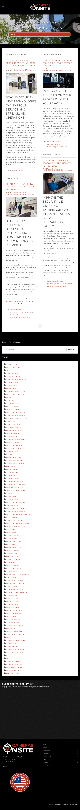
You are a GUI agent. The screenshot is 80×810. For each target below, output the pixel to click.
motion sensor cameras (14, 631)
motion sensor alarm (13, 550)
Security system (11, 562)
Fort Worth (14, 315)
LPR (7, 655)
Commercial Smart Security (15, 412)
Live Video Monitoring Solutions (16, 418)
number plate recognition (14, 580)
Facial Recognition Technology (16, 69)
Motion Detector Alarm (14, 667)
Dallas (8, 637)
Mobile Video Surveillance (14, 487)
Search (71, 349)
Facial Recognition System (15, 448)
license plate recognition (14, 652)
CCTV (8, 658)
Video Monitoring (12, 505)
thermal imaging (11, 469)
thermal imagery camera (14, 541)
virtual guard (10, 466)
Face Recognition (12, 517)
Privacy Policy (74, 804)
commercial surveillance (14, 559)
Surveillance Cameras (13, 376)
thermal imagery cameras (15, 583)
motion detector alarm (13, 433)
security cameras (12, 385)
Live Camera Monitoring (14, 664)
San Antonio (68, 284)
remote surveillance (13, 538)
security (9, 493)
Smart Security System (14, 424)
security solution (11, 553)
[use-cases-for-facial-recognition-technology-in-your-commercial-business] (21, 83)
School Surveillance (12, 535)
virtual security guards (13, 673)
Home (44, 744)
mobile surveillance (12, 409)
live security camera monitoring (17, 592)
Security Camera (12, 478)
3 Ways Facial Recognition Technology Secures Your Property (57, 63)
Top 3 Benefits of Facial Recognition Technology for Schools (56, 163)
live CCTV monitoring (13, 619)
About (44, 747)
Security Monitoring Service (15, 481)
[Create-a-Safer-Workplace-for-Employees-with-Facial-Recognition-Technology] (21, 207)
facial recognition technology (57, 147)
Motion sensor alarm (13, 565)
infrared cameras (12, 598)
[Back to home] (40, 7)
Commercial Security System (16, 394)
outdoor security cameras (15, 634)
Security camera (11, 475)
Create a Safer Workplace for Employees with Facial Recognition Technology (20, 187)
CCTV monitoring (12, 616)
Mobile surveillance (12, 607)
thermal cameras (12, 601)
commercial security (13, 364)
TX (61, 284)
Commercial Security (13, 367)
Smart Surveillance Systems (15, 511)
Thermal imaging (12, 604)
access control (16, 310)
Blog (44, 759)
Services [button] (45, 753)
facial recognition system (56, 281)
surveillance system (54, 142)
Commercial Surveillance (14, 445)
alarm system (11, 532)
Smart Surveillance (12, 373)
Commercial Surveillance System (17, 523)
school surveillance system (15, 640)
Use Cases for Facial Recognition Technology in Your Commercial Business (21, 63)
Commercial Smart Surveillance (17, 502)
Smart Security (11, 421)
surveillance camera (13, 472)
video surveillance (12, 406)
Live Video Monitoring (13, 427)
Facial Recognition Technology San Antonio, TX (22, 70)
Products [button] (46, 750)
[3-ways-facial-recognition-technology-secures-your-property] (58, 80)
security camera (11, 571)
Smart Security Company (14, 520)
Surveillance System (13, 499)
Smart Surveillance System (15, 415)
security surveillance (13, 622)
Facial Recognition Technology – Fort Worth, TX (22, 194)
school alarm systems (13, 661)
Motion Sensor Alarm (13, 670)
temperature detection (13, 568)
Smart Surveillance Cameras (16, 379)
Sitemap (65, 804)
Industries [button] (46, 756)
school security (11, 643)
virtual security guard (13, 556)
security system (53, 284)
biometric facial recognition (20, 312)
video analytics (11, 544)
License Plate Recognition (15, 610)
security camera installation (15, 463)
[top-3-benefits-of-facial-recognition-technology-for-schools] (58, 183)
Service (47, 765)
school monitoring (12, 646)
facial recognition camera (14, 547)
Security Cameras (12, 382)
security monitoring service (15, 460)
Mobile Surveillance (12, 442)
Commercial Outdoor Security (16, 508)
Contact (45, 762)
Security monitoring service (15, 589)
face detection (11, 628)
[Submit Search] (69, 34)
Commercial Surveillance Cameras (18, 514)
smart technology (54, 144)
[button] (3, 7)
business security (12, 577)
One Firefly (58, 804)
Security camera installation (15, 484)
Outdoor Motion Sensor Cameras (17, 574)
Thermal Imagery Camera (15, 439)
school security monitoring (15, 649)
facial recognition (16, 170)
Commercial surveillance (14, 613)
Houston (9, 397)
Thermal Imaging (12, 451)
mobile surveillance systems (16, 490)
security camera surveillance (16, 625)
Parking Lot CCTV (12, 496)
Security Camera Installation (15, 391)
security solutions (12, 595)
